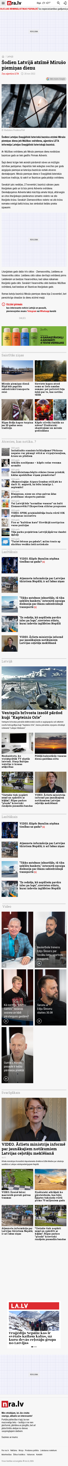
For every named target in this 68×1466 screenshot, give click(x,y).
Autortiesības (7, 1454)
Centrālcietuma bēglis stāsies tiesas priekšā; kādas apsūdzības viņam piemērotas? (38, 473)
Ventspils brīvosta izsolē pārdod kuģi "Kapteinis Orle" (32, 715)
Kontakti (39, 1454)
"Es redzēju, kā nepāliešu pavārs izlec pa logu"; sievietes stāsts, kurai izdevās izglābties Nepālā (40, 620)
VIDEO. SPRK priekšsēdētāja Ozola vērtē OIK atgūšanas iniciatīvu (38, 514)
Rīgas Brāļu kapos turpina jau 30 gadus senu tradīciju (17, 425)
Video (6, 906)
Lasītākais (10, 552)
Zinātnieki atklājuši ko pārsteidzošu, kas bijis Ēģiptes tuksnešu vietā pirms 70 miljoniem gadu (50, 1196)
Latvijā (10, 56)
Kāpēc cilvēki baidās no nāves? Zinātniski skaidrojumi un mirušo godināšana (49, 426)
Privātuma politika (32, 1450)
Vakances (31, 1454)
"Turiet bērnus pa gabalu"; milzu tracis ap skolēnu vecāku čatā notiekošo (35, 543)
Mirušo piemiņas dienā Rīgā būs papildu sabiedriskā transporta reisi (15, 387)
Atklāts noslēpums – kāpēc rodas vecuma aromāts (36, 464)
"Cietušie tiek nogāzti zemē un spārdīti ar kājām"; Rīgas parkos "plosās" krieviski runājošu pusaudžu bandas (17, 800)
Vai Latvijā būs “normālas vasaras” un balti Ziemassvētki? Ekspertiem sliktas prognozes (38, 505)
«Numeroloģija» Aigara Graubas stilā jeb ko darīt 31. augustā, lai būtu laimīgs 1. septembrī (36, 484)
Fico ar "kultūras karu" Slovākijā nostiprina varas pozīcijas (37, 524)
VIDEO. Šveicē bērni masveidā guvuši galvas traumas (16, 1195)
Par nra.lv (5, 1450)
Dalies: (22, 318)
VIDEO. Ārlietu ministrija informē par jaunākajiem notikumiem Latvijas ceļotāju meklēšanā (41, 640)
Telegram (31, 311)
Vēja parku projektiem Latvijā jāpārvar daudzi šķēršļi (38, 533)
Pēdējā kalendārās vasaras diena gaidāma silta (50, 757)
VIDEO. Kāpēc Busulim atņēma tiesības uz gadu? (39, 560)
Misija (21, 1450)
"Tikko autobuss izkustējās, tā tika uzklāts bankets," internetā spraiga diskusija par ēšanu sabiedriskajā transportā (42, 602)
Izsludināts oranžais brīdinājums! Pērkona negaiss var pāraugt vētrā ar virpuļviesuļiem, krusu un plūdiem (38, 453)
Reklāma (13, 1450)
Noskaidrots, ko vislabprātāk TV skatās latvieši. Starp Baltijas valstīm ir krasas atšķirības (16, 761)
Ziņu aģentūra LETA (10, 73)
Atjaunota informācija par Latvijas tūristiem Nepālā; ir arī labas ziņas (42, 580)
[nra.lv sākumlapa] (14, 3)
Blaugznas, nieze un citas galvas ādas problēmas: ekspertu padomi (33, 495)
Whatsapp (44, 311)
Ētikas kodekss (19, 1454)
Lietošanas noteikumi (48, 1450)
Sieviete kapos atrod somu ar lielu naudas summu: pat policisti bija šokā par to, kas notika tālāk (50, 389)
